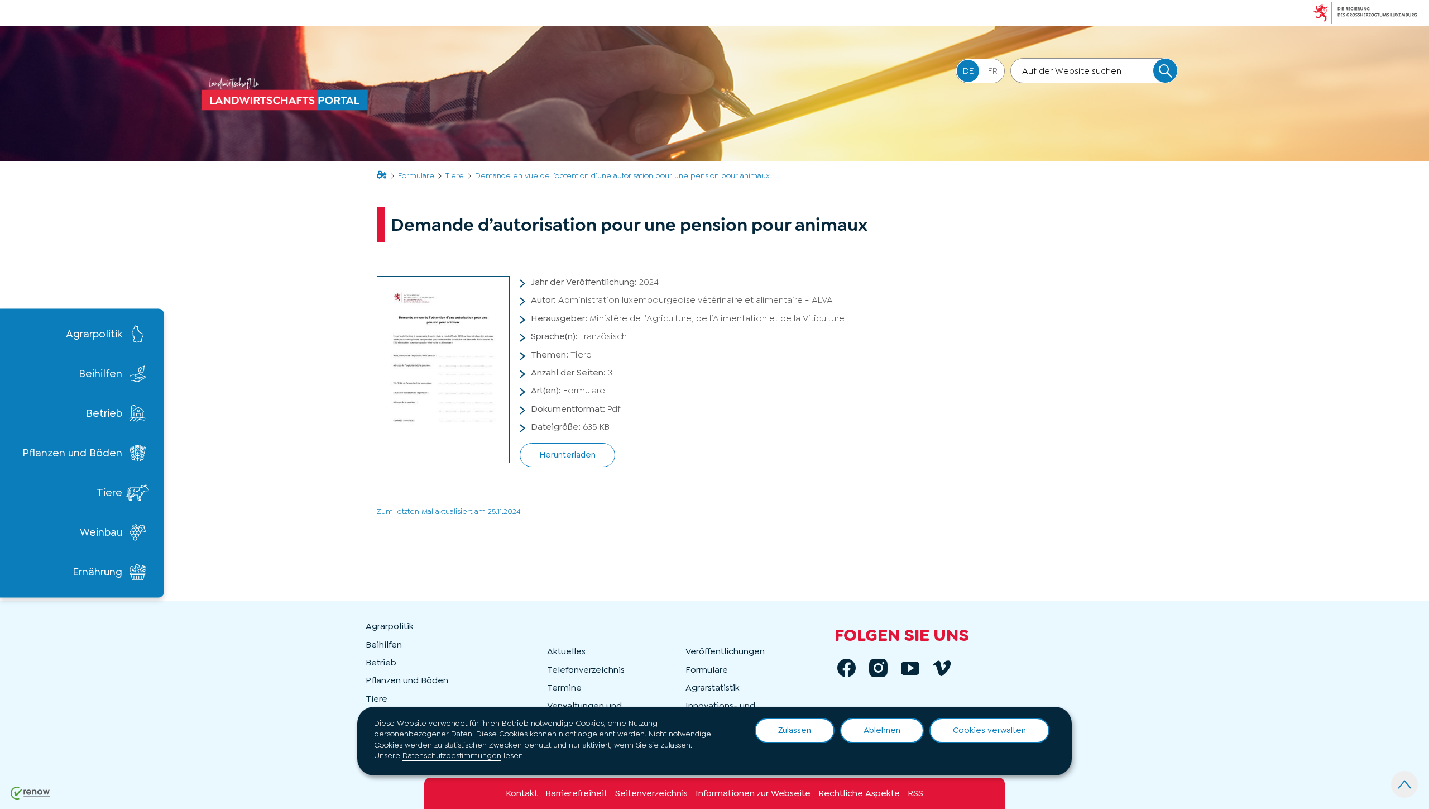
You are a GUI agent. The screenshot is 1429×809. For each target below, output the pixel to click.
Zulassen (794, 730)
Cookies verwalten (989, 730)
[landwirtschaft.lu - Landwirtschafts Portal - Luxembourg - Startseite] (287, 94)
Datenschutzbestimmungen (451, 755)
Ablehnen (882, 730)
